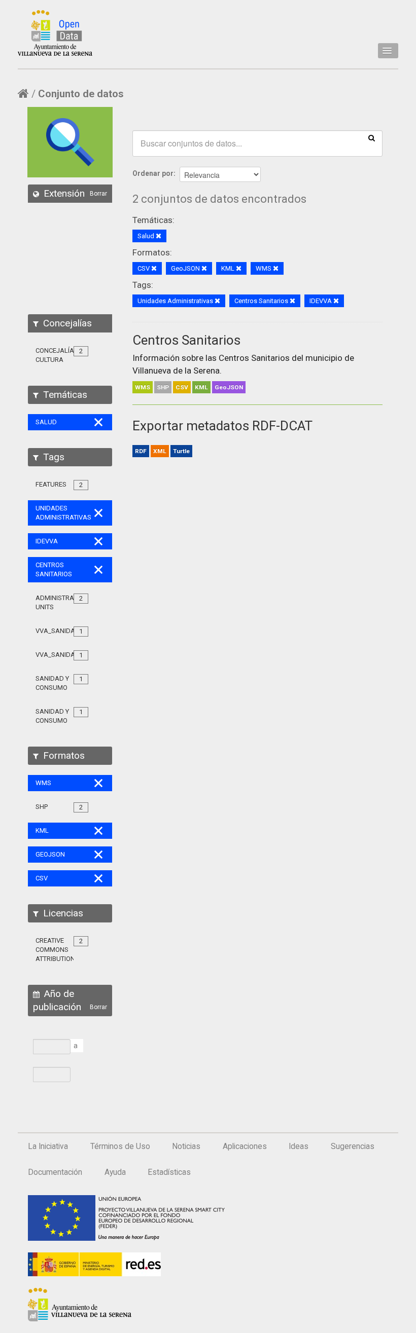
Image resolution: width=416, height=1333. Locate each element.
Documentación (55, 1172)
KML (201, 387)
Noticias (186, 1146)
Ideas (298, 1146)
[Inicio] (55, 33)
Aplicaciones (245, 1146)
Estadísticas (169, 1172)
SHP (163, 387)
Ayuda (115, 1172)
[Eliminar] (158, 236)
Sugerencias (352, 1146)
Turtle (181, 451)
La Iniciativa (48, 1146)
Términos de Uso (120, 1146)
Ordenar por (153, 173)
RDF (141, 451)
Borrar (98, 193)
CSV (182, 387)
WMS (142, 387)
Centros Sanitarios (186, 340)
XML (159, 451)
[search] (371, 137)
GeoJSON (229, 387)
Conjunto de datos (81, 94)
